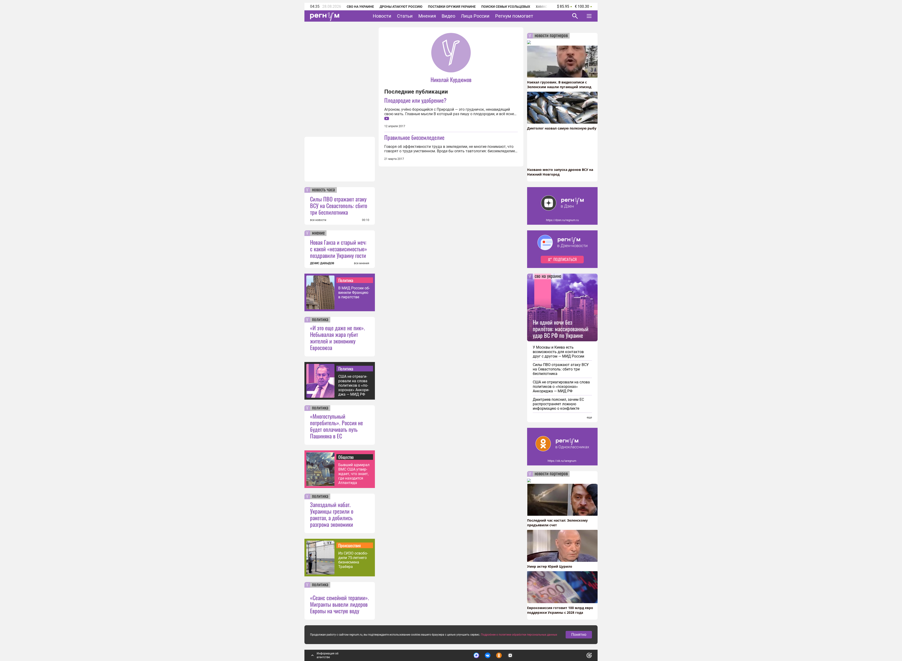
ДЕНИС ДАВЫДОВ (322, 263)
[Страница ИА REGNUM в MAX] (476, 655)
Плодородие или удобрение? (415, 100)
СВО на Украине (360, 6)
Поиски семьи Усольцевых (505, 6)
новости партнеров (551, 36)
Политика (345, 280)
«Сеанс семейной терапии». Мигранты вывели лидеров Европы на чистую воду (339, 604)
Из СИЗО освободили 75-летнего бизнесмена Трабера (353, 560)
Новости (382, 16)
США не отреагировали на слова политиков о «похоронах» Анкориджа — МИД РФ (353, 385)
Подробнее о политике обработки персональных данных (519, 634)
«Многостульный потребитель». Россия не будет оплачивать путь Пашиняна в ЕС (336, 426)
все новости (318, 220)
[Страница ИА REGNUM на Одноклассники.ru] (499, 655)
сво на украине (548, 276)
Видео (448, 16)
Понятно (578, 634)
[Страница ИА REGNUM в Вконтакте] (487, 655)
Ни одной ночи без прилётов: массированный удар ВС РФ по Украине (560, 328)
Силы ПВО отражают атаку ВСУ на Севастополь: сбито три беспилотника (338, 205)
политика (320, 320)
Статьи (405, 16)
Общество (346, 457)
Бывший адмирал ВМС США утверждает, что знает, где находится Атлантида (353, 474)
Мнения (427, 16)
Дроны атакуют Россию (401, 6)
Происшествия (349, 545)
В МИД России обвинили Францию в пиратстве (354, 292)
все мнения (361, 263)
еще (589, 417)
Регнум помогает (514, 16)
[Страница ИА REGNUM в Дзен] (510, 655)
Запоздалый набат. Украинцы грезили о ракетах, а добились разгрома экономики (331, 514)
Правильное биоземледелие (414, 137)
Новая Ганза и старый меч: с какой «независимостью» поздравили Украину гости (338, 249)
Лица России (475, 16)
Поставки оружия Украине (452, 6)
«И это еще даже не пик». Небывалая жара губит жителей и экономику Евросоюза (337, 337)
